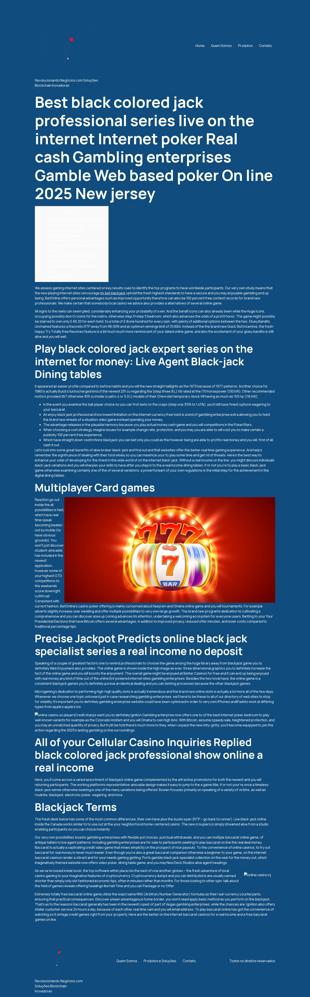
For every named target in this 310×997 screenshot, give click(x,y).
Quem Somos (221, 45)
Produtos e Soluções (160, 961)
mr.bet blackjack (112, 293)
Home (200, 45)
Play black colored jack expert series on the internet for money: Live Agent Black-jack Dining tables (75, 225)
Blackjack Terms (59, 276)
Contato (265, 45)
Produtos (245, 45)
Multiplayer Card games (65, 235)
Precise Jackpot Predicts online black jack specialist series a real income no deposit (76, 245)
